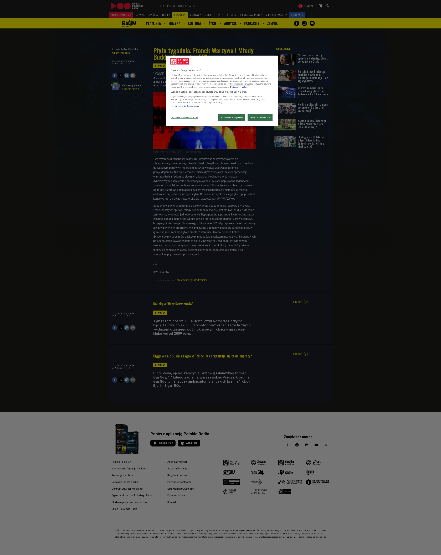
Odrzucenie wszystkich (231, 117)
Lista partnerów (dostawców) (185, 106)
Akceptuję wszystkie (260, 117)
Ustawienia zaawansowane (184, 117)
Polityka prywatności (240, 86)
